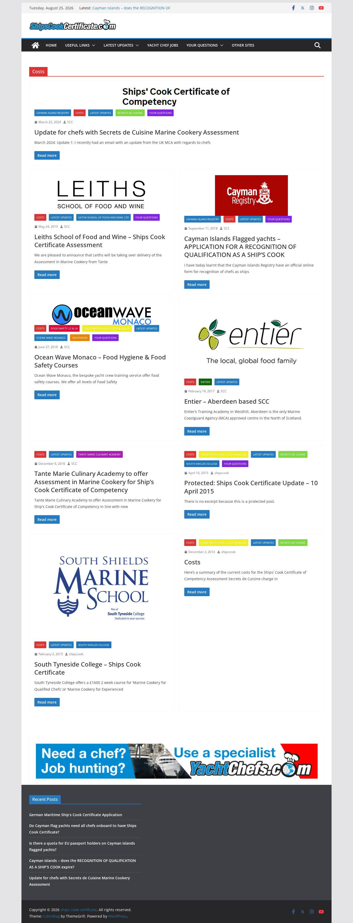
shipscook (221, 473)
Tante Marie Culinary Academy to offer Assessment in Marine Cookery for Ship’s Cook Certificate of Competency (94, 481)
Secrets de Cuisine (130, 113)
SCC (70, 122)
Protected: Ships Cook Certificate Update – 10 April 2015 (251, 486)
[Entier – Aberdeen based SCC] (251, 341)
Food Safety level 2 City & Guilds (107, 328)
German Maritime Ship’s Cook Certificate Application (75, 814)
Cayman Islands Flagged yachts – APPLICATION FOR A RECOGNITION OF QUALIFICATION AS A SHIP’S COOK (240, 246)
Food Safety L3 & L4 (64, 328)
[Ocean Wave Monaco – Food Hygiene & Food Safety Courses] (101, 314)
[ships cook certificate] (35, 45)
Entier (205, 382)
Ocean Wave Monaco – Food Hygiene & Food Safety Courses (100, 361)
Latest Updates (118, 45)
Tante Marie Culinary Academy (99, 454)
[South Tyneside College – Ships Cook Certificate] (101, 590)
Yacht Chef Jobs (162, 45)
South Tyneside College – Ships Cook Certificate (87, 668)
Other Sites (243, 45)
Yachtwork (80, 337)
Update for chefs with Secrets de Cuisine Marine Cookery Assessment (136, 132)
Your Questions (202, 45)
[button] (92, 45)
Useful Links (77, 45)
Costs (79, 113)
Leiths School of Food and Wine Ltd (103, 217)
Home (51, 45)
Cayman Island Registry (52, 113)
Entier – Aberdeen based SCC (226, 401)
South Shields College (201, 464)
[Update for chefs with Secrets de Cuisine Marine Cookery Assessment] (176, 97)
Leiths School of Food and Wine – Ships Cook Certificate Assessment (99, 240)
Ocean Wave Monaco (50, 337)
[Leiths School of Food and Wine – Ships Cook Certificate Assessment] (101, 194)
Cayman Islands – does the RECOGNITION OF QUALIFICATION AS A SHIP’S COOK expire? (131, 10)
